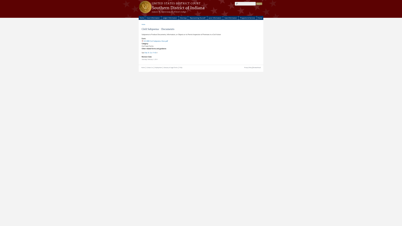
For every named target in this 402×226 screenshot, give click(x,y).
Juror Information (215, 18)
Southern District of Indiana (178, 8)
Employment (158, 67)
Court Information (153, 18)
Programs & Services (247, 18)
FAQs (180, 67)
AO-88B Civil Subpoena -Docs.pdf (156, 41)
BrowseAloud (257, 67)
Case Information (230, 18)
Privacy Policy (248, 67)
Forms (260, 18)
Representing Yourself (197, 18)
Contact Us (150, 67)
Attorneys (183, 18)
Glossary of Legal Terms (171, 67)
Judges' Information (170, 18)
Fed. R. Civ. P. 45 (151, 53)
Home (142, 18)
